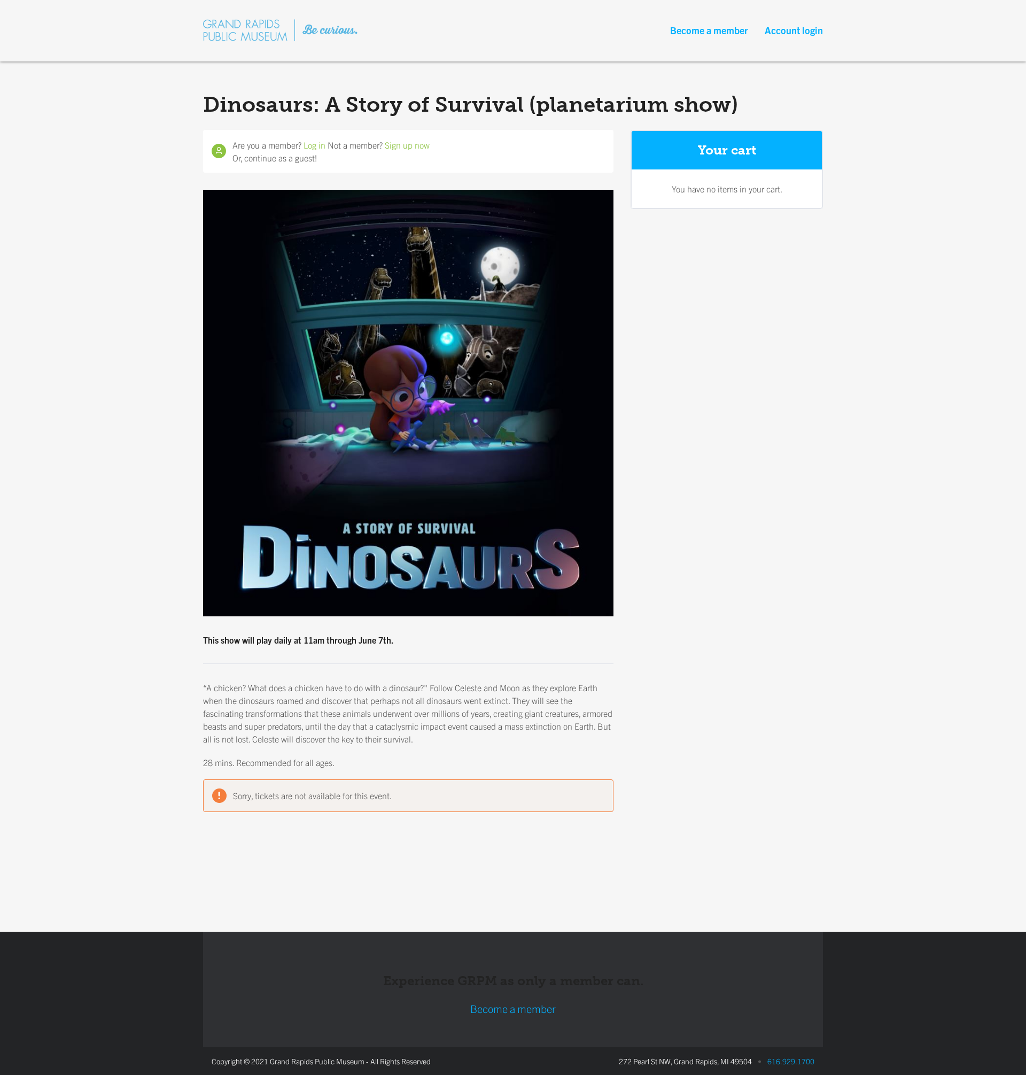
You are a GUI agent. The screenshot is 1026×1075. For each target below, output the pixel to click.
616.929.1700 (790, 1061)
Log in (314, 145)
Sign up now (407, 145)
